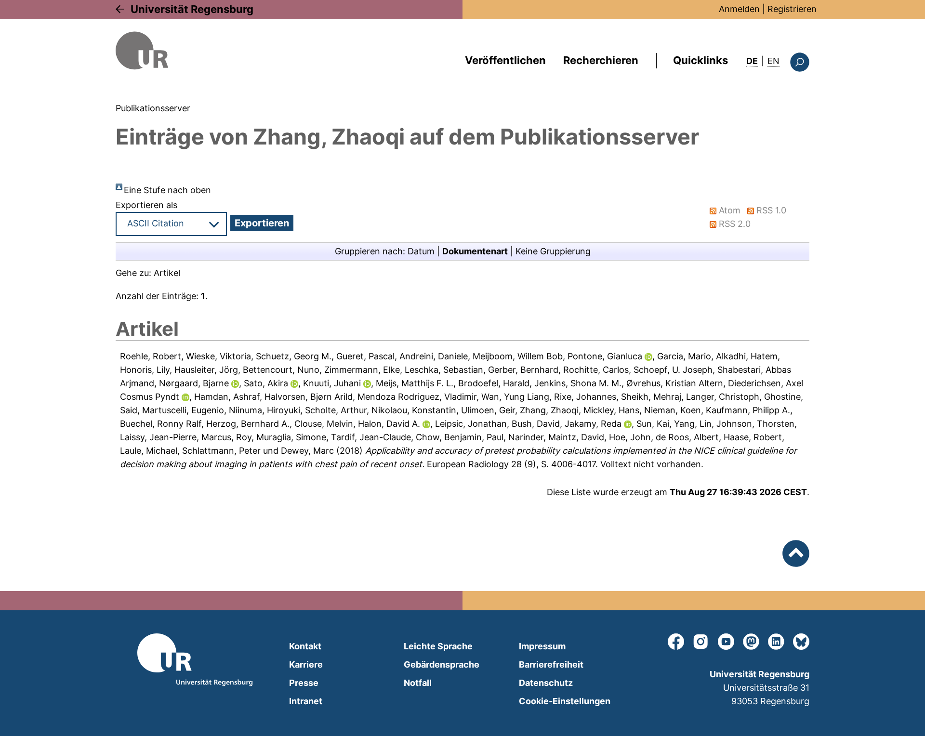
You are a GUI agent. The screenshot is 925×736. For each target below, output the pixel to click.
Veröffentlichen (505, 60)
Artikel (167, 273)
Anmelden (739, 9)
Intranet (305, 701)
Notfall (418, 683)
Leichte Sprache (438, 646)
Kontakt (305, 646)
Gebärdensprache (441, 664)
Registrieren (792, 9)
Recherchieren (600, 60)
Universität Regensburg (192, 9)
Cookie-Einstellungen (564, 701)
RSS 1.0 (771, 210)
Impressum (542, 646)
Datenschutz (546, 683)
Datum (421, 251)
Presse (303, 683)
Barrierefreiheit (551, 664)
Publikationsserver (153, 108)
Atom (729, 210)
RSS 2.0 (735, 224)
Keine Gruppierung (553, 251)
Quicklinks (700, 60)
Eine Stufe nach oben (167, 190)
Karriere (306, 664)
